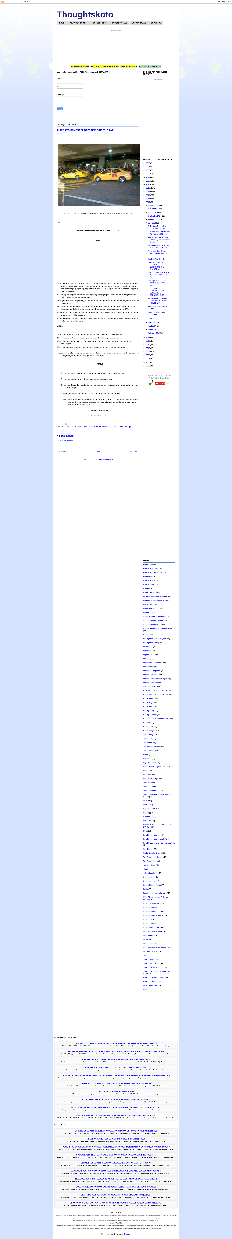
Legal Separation (149, 763)
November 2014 (154, 209)
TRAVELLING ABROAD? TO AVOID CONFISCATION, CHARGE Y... (158, 266)
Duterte (146, 635)
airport (63, 426)
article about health (150, 873)
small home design (150, 963)
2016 (148, 195)
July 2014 (152, 223)
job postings (148, 935)
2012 (148, 341)
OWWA (146, 805)
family (145, 889)
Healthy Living (148, 711)
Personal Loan (149, 817)
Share (59, 134)
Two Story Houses (150, 861)
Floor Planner (148, 667)
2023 (148, 170)
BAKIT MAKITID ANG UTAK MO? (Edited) (116, 1091)
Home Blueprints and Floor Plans (156, 719)
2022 (148, 174)
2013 (148, 337)
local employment (150, 951)
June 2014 (152, 319)
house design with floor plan (154, 915)
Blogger (127, 1234)
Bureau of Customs (151, 608)
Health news (148, 707)
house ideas (148, 923)
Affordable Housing (150, 568)
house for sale (148, 919)
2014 (148, 202)
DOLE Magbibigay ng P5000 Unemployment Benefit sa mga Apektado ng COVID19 (116, 1187)
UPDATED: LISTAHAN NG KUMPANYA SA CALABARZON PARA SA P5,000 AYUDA (116, 1083)
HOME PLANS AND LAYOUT (155, 691)
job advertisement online (152, 931)
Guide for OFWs (149, 687)
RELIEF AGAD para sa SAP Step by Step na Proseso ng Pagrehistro (116, 1099)
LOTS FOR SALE (139, 23)
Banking (146, 588)
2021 (148, 177)
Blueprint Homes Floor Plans (154, 600)
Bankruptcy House (150, 592)
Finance (146, 659)
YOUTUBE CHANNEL (78, 23)
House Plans (148, 727)
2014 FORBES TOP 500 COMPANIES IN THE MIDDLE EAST (157, 301)
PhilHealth (147, 821)
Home (98, 451)
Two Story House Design (153, 857)
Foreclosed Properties (152, 671)
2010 (148, 348)
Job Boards (147, 743)
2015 (148, 199)
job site (146, 939)
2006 (148, 362)
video (145, 989)
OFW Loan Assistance (152, 791)
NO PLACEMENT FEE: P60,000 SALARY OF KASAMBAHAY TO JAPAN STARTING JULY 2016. (116, 1115)
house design (148, 907)
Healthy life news (150, 715)
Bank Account (148, 584)
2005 (148, 366)
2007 (148, 359)
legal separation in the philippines (156, 947)
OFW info (147, 801)
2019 (148, 184)
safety (120, 426)
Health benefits (149, 699)
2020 (148, 181)
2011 (148, 345)
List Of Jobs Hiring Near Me (154, 767)
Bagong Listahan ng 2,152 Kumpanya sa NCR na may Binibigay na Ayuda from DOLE (116, 1043)
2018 (148, 188)
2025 (148, 163)
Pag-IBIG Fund (149, 809)
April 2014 (152, 326)
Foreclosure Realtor (151, 683)
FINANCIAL (148, 647)
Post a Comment (66, 440)
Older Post (133, 451)
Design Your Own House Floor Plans (157, 628)
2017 (148, 192)
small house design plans (153, 977)
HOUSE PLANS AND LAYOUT (155, 695)
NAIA (69, 426)
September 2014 (155, 216)
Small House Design (151, 835)
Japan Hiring (148, 735)
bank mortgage (149, 877)
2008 (148, 355)
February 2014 (154, 333)
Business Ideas (149, 612)
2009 (148, 352)
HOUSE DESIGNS (99, 23)
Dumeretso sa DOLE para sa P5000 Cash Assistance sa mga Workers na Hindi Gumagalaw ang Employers (116, 1075)
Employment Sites (150, 643)
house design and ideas (152, 911)
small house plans (150, 981)
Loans (145, 771)
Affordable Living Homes (153, 572)
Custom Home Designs (152, 624)
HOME (61, 23)
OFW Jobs (147, 783)
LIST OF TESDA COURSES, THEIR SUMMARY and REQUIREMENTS (156, 291)
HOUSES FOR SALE (119, 23)
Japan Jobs (147, 739)
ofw (85, 426)
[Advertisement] (116, 48)
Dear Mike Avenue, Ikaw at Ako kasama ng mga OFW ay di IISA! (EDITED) (116, 1059)
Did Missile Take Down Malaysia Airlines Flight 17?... (158, 253)
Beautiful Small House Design (155, 596)
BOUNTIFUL (156, 23)
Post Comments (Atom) (103, 459)
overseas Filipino (94, 426)
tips (129, 426)
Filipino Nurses (149, 655)
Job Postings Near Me (152, 747)
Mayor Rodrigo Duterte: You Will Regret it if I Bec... (159, 233)
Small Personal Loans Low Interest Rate (159, 843)
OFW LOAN (148, 787)
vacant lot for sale (150, 985)
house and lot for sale (151, 903)
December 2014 (154, 205)
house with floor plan (151, 927)
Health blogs (148, 703)
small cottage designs (151, 959)
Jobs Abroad (148, 751)
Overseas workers (109, 426)
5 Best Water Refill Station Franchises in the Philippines (116, 1139)
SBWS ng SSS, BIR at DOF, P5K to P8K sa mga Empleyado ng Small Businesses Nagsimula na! (116, 1203)
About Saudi (148, 564)
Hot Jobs (146, 723)
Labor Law (147, 759)
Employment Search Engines (154, 639)
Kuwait (146, 755)
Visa (145, 869)
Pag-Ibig (146, 813)
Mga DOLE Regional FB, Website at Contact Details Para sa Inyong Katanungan (116, 1179)
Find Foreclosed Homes (152, 663)
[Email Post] (66, 424)
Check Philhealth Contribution (154, 616)
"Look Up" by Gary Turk (157, 259)
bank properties (149, 881)
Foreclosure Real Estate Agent (155, 679)
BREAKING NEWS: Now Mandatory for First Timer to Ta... (159, 239)
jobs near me (148, 943)
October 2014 (153, 212)
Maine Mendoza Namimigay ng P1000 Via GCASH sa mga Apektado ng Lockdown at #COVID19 (116, 1107)
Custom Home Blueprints (153, 620)
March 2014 (153, 329)
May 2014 (152, 322)
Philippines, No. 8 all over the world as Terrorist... (158, 227)
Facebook (147, 651)
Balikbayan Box (149, 580)
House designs (149, 731)
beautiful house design (152, 885)
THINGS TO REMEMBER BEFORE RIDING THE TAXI (158, 275)
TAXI (125, 426)
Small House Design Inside (154, 839)
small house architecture (153, 967)
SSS (145, 831)
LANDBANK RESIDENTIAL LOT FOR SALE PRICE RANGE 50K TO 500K (116, 1067)
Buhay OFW (148, 604)
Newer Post (63, 451)
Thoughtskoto (85, 14)
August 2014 (153, 219)
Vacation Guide (149, 865)
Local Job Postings (150, 779)
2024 (148, 167)
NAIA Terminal (77, 426)
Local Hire (147, 775)
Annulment (147, 576)
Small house (148, 849)
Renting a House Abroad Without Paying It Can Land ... (157, 283)
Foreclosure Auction (151, 675)
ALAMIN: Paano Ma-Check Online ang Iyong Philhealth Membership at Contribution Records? (116, 1051)
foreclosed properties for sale (154, 893)
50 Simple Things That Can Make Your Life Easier (158, 246)
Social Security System (152, 853)
